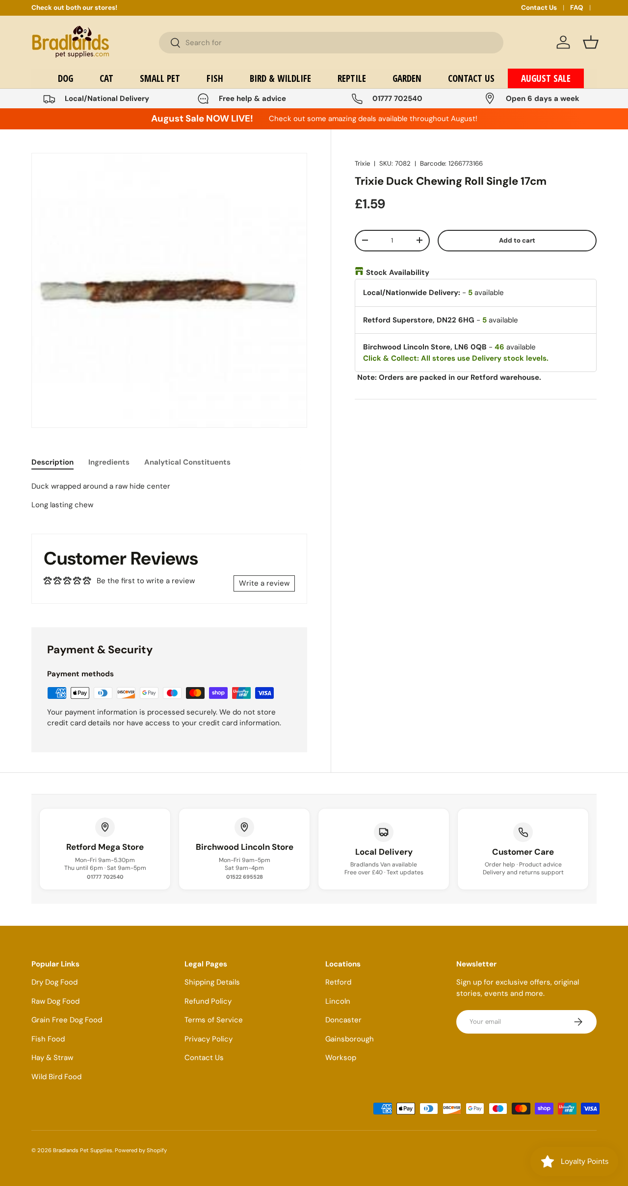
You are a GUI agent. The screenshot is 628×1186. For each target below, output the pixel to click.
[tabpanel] (169, 495)
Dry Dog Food (54, 982)
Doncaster (343, 1020)
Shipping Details (212, 982)
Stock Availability (397, 272)
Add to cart (517, 240)
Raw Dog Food (55, 1001)
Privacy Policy (208, 1039)
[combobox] (331, 42)
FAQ (576, 7)
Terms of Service (213, 1020)
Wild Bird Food (56, 1077)
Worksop (340, 1057)
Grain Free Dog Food (66, 1020)
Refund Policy (208, 1001)
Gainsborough (349, 1039)
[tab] (52, 462)
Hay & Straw (52, 1057)
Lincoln (337, 1001)
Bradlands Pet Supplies (82, 1150)
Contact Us (539, 7)
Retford (338, 982)
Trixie (362, 163)
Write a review (264, 583)
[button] (591, 42)
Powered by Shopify (141, 1150)
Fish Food (48, 1039)
